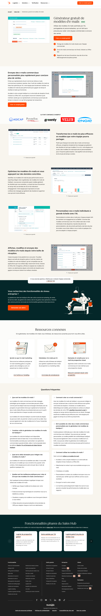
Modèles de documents (51, 573)
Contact (63, 591)
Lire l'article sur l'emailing (21, 375)
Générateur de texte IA (13, 576)
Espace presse (65, 583)
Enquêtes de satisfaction (31, 586)
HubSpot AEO (11, 568)
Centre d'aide (80, 565)
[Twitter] (50, 600)
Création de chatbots (30, 576)
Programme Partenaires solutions (85, 585)
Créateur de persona (50, 576)
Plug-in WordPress (50, 578)
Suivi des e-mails (29, 573)
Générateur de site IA (13, 578)
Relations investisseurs (68, 576)
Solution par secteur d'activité (32, 591)
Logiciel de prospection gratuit (24, 535)
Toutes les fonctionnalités (13, 565)
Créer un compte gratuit (85, 3)
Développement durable (67, 589)
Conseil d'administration (67, 573)
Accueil (10, 12)
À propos (64, 565)
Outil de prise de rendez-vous (32, 570)
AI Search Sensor (50, 570)
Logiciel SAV (28, 583)
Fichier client (28, 581)
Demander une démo (20, 308)
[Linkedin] (55, 600)
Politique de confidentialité (42, 610)
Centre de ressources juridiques (23, 610)
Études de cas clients (82, 568)
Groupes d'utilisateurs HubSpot (84, 574)
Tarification (35, 3)
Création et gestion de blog (14, 591)
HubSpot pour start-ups (84, 588)
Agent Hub (10, 573)
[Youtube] (46, 600)
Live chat (28, 589)
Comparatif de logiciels (51, 581)
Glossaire (64, 581)
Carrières (65, 568)
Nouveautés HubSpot (66, 586)
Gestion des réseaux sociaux (32, 565)
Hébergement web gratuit (14, 581)
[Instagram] (41, 600)
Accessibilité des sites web (66, 610)
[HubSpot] (9, 3)
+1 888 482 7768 (50, 281)
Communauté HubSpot (82, 570)
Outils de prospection (30, 568)
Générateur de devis (30, 578)
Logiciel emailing (12, 589)
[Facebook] (37, 600)
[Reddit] (60, 600)
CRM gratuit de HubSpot (13, 570)
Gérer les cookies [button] (81, 610)
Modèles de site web (50, 583)
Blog (63, 578)
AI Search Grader (50, 568)
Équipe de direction (66, 570)
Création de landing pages (14, 583)
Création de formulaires (13, 586)
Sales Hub (16, 12)
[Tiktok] (64, 600)
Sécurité (54, 610)
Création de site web (12, 594)
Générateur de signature (51, 565)
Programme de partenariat (83, 583)
